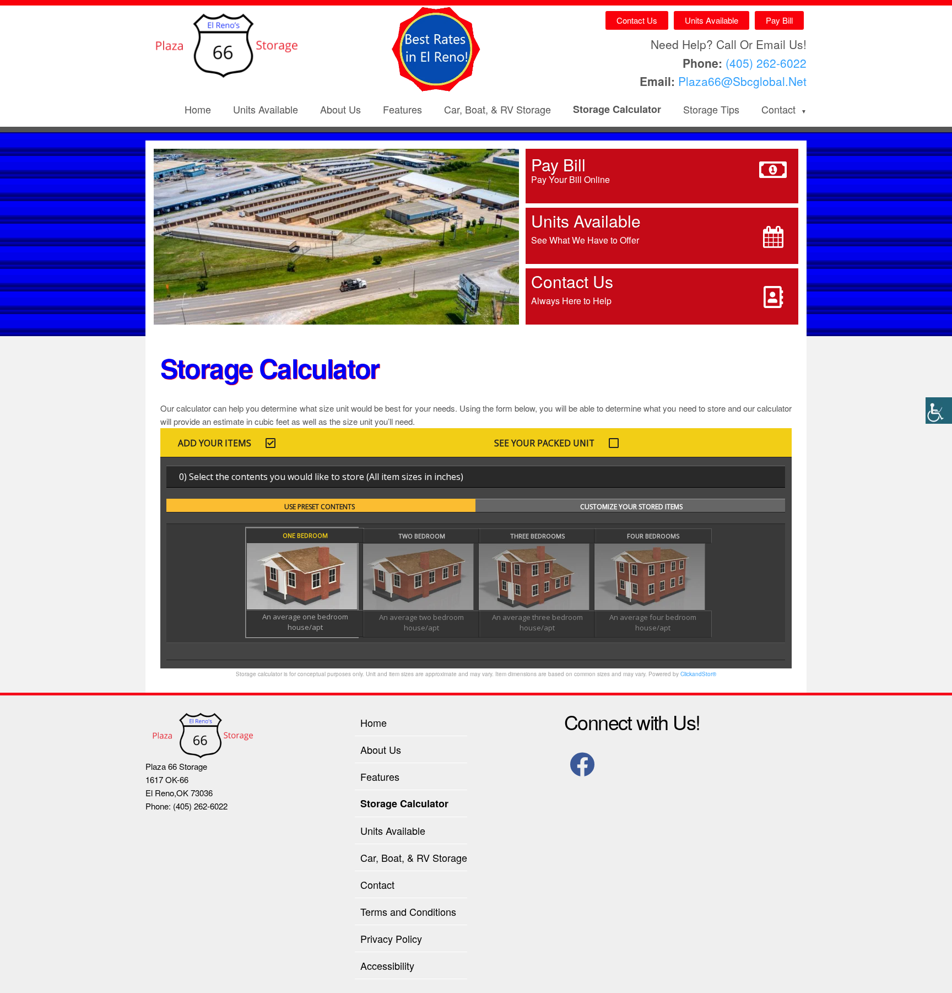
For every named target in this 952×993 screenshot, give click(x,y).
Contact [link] (778, 109)
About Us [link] (340, 109)
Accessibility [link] (387, 965)
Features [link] (402, 109)
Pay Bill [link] (779, 20)
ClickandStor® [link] (698, 674)
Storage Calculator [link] (617, 109)
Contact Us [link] (636, 20)
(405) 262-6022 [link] (766, 63)
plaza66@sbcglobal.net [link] (742, 81)
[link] (939, 410)
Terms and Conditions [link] (408, 911)
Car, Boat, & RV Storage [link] (497, 109)
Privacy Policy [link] (391, 938)
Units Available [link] (711, 20)
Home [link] (198, 109)
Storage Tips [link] (711, 109)
